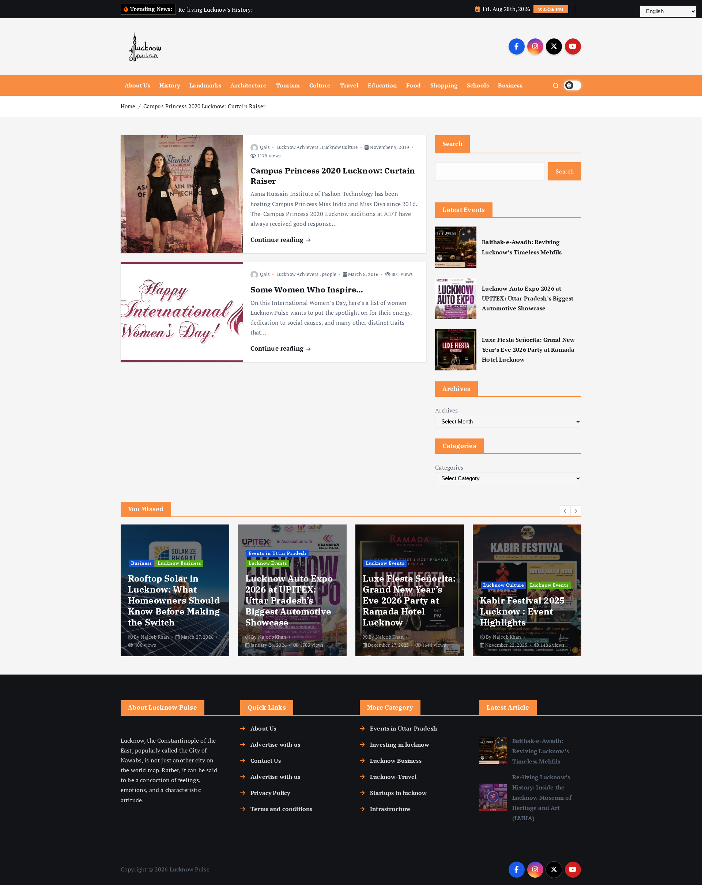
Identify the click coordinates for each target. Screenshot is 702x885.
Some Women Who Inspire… (306, 289)
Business (510, 85)
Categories (449, 467)
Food (413, 85)
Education (382, 85)
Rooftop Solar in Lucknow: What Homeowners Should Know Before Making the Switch (174, 600)
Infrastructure (390, 809)
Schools (478, 85)
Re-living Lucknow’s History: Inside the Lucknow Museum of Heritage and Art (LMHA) (541, 797)
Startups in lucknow (398, 793)
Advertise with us (275, 744)
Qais (265, 147)
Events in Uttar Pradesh (277, 553)
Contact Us (265, 761)
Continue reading (278, 239)
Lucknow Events (268, 563)
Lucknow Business (179, 563)
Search (452, 143)
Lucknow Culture (340, 147)
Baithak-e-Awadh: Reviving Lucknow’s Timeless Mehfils (522, 247)
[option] (175, 590)
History (169, 85)
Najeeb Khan (155, 637)
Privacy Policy (270, 793)
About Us (137, 85)
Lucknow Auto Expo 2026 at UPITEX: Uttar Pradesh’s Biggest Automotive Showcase (527, 298)
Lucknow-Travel (393, 777)
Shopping (443, 85)
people (329, 274)
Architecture (248, 85)
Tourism (288, 85)
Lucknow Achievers (297, 147)
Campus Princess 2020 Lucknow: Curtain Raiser (204, 106)
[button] (565, 510)
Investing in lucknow (399, 744)
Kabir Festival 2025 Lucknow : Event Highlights (522, 611)
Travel (349, 85)
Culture (320, 85)
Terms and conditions (281, 809)
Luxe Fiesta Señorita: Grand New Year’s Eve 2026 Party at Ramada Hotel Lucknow (528, 349)
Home (128, 106)
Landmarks (205, 85)
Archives (446, 410)
